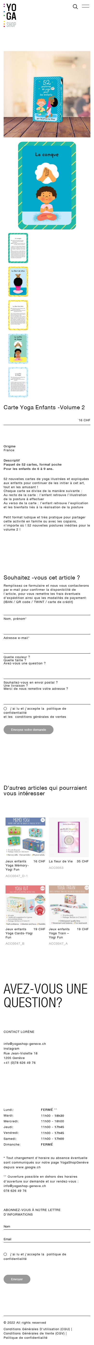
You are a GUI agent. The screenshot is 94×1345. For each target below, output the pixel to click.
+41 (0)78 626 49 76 (20, 1062)
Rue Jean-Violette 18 (21, 1053)
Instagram (12, 1048)
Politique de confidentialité (25, 1337)
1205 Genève (14, 1058)
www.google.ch (28, 1167)
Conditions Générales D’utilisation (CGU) (37, 1329)
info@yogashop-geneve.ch (25, 1044)
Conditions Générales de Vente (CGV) (34, 1333)
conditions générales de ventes (40, 717)
